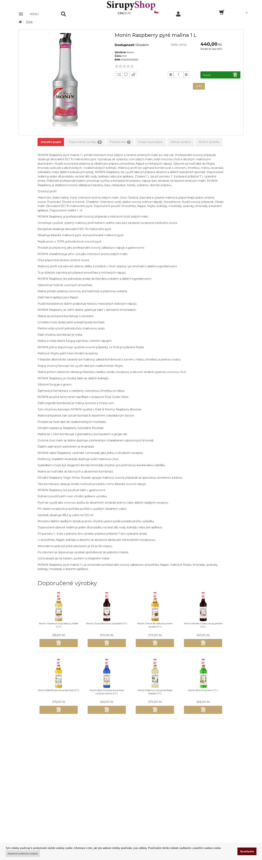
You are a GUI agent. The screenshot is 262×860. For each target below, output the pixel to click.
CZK (121, 13)
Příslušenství (119, 142)
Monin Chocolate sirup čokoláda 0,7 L (107, 623)
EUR (127, 13)
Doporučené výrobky (84, 142)
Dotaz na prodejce (150, 142)
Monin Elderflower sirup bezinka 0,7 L (59, 690)
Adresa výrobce (180, 142)
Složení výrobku (209, 142)
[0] (218, 13)
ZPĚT (199, 86)
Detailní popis (51, 142)
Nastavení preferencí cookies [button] (23, 853)
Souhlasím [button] (247, 851)
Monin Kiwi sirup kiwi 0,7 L (203, 690)
